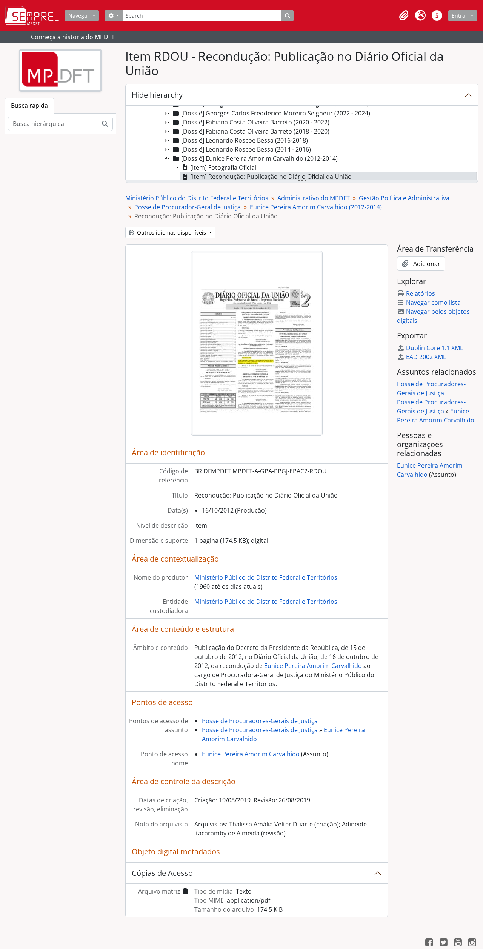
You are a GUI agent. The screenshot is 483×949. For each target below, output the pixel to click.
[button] (403, 15)
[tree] (302, 143)
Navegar (79, 15)
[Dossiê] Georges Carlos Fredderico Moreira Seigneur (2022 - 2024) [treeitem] (275, 113)
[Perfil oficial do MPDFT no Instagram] (472, 943)
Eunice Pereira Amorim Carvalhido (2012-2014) (316, 207)
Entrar (460, 15)
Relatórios (420, 293)
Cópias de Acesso (162, 873)
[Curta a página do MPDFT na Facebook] (429, 943)
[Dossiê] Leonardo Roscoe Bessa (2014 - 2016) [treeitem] (246, 149)
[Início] (35, 15)
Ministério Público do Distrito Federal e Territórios (196, 198)
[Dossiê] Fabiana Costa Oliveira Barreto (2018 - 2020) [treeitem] (255, 131)
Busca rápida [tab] (29, 105)
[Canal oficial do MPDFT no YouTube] (457, 943)
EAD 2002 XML (426, 357)
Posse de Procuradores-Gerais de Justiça (260, 721)
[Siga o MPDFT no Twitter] (443, 943)
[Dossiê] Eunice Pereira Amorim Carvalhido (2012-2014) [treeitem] (259, 158)
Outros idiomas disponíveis (171, 232)
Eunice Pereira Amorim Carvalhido (313, 666)
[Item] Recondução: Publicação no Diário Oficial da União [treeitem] (271, 176)
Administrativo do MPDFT (313, 198)
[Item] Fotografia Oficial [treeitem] (223, 167)
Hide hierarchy (157, 95)
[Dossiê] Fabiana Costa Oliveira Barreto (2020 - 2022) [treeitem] (255, 122)
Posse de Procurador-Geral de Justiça (187, 207)
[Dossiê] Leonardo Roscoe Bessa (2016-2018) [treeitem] (244, 140)
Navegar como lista (433, 302)
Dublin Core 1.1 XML (434, 348)
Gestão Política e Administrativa (404, 198)
